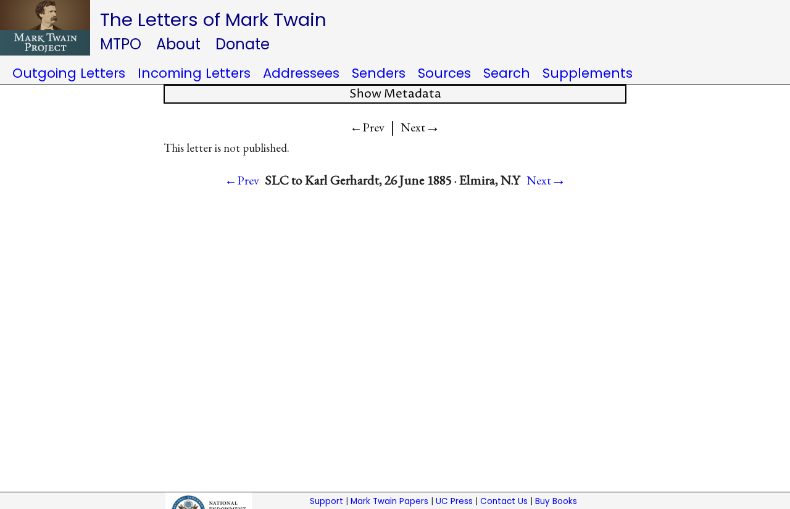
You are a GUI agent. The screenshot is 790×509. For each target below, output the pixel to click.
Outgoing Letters (68, 73)
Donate (242, 44)
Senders (378, 73)
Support (326, 501)
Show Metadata (395, 94)
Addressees (301, 73)
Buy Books (556, 501)
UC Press (454, 501)
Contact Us (504, 501)
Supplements (588, 73)
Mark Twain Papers (389, 501)
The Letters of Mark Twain (213, 19)
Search (506, 73)
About (178, 44)
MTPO (120, 44)
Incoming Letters (194, 73)
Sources (444, 73)
